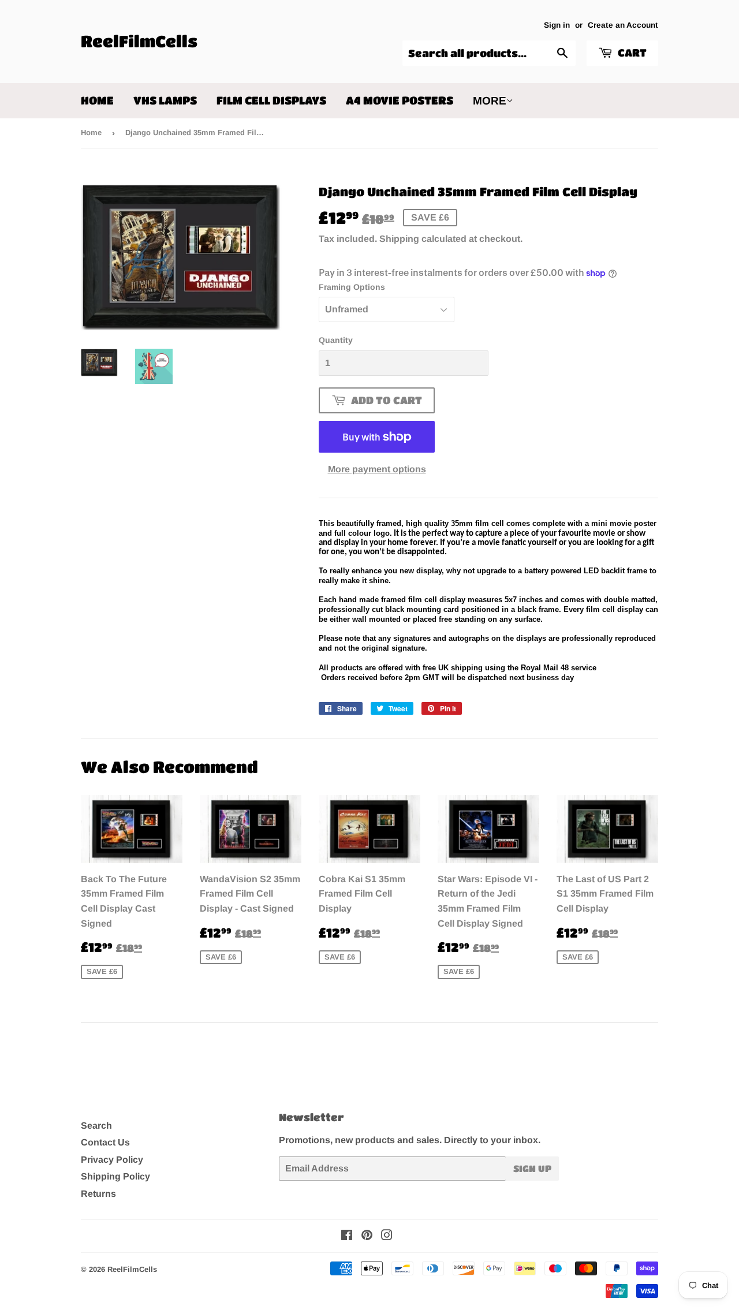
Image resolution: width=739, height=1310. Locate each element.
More (489, 101)
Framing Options (352, 287)
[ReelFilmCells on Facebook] (347, 1236)
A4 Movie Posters (399, 100)
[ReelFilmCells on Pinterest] (367, 1236)
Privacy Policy (112, 1160)
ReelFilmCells (139, 41)
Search (96, 1125)
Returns (98, 1194)
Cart (631, 52)
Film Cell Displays (271, 100)
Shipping (399, 239)
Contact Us (105, 1142)
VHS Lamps (165, 100)
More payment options (377, 469)
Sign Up (532, 1168)
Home (97, 100)
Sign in (557, 25)
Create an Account (623, 25)
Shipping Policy (115, 1176)
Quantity (336, 340)
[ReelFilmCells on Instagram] (387, 1236)
